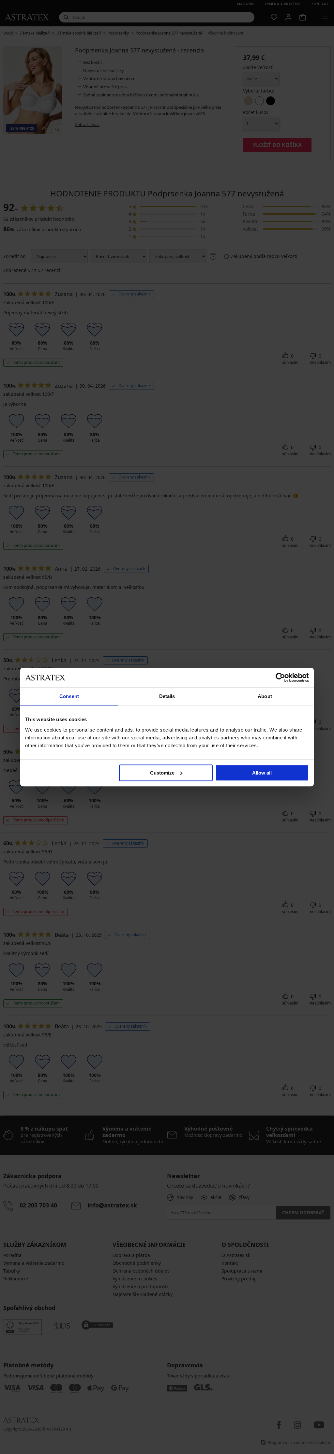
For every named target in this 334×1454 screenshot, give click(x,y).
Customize (162, 773)
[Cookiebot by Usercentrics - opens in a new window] (280, 677)
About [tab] (265, 696)
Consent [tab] (69, 696)
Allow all (262, 773)
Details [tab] (167, 696)
